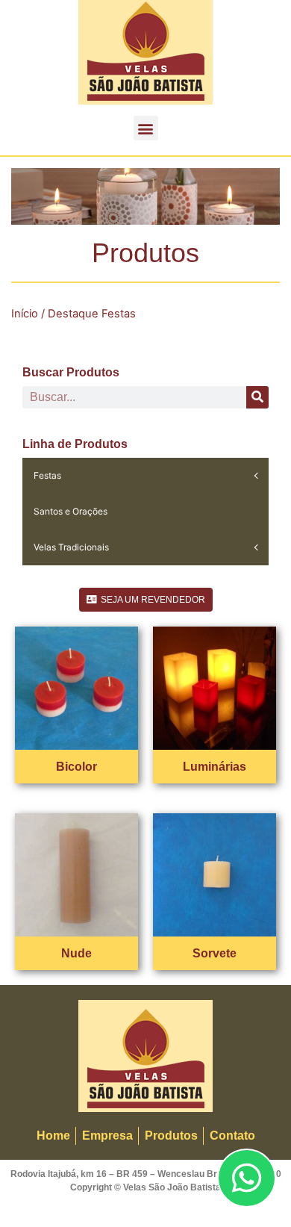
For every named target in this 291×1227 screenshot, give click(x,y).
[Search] (257, 397)
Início (24, 313)
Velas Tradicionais (71, 547)
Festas (47, 475)
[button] (146, 128)
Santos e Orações (70, 511)
